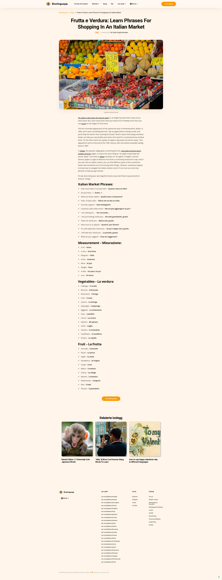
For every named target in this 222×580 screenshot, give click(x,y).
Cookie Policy (152, 522)
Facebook (134, 496)
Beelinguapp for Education (153, 503)
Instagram (135, 499)
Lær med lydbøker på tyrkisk (108, 526)
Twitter (134, 502)
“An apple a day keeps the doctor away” (93, 118)
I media (151, 510)
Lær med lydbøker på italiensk (109, 508)
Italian (101, 156)
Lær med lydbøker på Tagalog (109, 556)
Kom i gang (169, 4)
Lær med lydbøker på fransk (108, 505)
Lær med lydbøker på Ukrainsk (109, 553)
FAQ (112, 4)
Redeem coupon (153, 499)
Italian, (82, 151)
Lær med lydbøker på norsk (108, 544)
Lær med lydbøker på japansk (109, 514)
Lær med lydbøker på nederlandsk (110, 541)
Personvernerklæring (154, 519)
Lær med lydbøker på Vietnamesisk (110, 559)
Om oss (151, 496)
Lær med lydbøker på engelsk (109, 496)
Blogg (105, 4)
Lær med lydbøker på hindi (108, 523)
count (83, 123)
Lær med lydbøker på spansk (109, 499)
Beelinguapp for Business (156, 507)
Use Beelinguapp (111, 398)
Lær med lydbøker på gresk (108, 547)
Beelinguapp (63, 12)
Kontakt (151, 525)
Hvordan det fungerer (81, 4)
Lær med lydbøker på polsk (108, 538)
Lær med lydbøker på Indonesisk (110, 550)
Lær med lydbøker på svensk (109, 535)
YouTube (134, 505)
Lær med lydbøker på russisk (109, 517)
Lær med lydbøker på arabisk (109, 532)
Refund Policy (152, 516)
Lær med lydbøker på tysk (108, 511)
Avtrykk (151, 513)
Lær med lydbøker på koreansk (109, 529)
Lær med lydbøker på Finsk (108, 562)
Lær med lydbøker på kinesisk (109, 520)
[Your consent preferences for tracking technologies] (219, 577)
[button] (95, 4)
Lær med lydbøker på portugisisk (110, 502)
